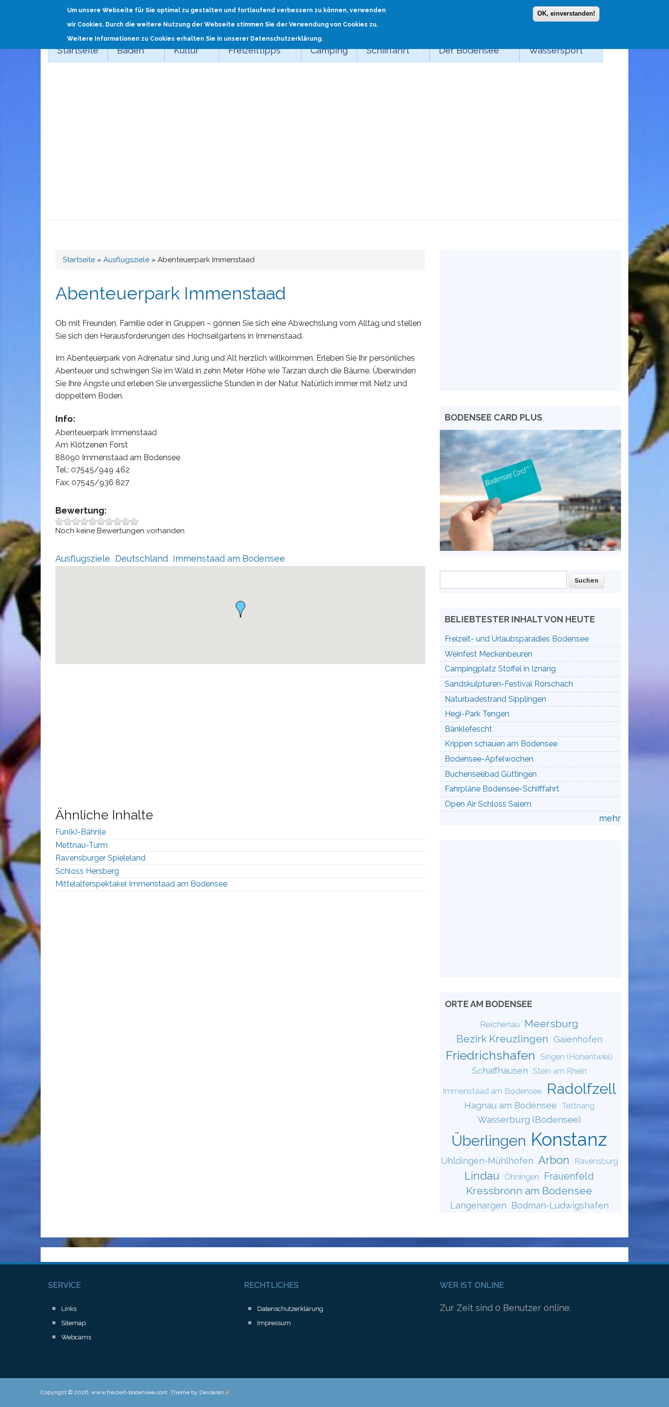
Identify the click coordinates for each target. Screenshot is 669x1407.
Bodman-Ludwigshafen (560, 1205)
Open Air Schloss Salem (488, 804)
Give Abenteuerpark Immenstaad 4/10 (84, 521)
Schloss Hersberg (87, 871)
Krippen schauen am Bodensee (501, 743)
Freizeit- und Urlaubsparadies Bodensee (517, 638)
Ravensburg (596, 1161)
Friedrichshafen (490, 1055)
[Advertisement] (334, 147)
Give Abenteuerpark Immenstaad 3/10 (76, 521)
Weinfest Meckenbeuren (488, 654)
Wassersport (551, 50)
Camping (329, 50)
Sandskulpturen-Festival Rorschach (509, 684)
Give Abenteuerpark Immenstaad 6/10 (101, 521)
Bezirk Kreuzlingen (502, 1039)
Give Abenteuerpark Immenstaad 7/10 (109, 521)
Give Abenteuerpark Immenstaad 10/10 (134, 521)
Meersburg (551, 1023)
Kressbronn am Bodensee (529, 1191)
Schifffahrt (383, 50)
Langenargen (478, 1205)
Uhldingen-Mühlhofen (487, 1161)
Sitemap (73, 1323)
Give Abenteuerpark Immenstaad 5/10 (93, 521)
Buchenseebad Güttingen (491, 774)
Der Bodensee (464, 50)
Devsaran (214, 1392)
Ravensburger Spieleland (100, 858)
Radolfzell (581, 1088)
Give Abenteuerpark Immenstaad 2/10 (68, 521)
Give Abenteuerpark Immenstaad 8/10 (118, 521)
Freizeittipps (250, 50)
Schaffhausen (500, 1070)
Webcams (76, 1337)
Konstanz (569, 1139)
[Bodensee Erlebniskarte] (530, 548)
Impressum (274, 1323)
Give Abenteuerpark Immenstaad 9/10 (126, 521)
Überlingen (489, 1140)
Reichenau (500, 1024)
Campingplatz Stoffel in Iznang (500, 668)
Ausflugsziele (126, 259)
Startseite (77, 50)
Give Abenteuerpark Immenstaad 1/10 (59, 521)
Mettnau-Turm (81, 845)
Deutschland (141, 558)
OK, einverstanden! (566, 13)
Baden (126, 50)
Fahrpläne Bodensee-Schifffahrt (502, 788)
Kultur (182, 50)
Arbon (554, 1160)
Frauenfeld (569, 1176)
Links (68, 1308)
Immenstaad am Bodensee (229, 558)
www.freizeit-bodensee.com (129, 1392)
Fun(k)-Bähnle (80, 832)
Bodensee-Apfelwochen (489, 759)
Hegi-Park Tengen (477, 713)
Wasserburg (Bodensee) (529, 1119)
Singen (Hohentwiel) (576, 1056)
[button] (240, 609)
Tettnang (578, 1106)
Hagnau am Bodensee (510, 1105)
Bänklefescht (468, 729)
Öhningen (521, 1177)
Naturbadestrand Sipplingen (495, 699)
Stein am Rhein (560, 1071)
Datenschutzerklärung (290, 1308)
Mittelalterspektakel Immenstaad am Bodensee (141, 884)
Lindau (482, 1175)
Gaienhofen (577, 1039)
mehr (610, 818)
